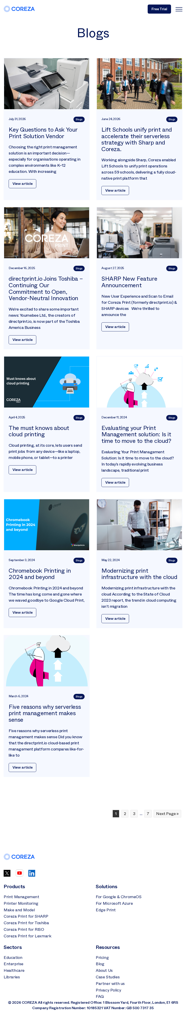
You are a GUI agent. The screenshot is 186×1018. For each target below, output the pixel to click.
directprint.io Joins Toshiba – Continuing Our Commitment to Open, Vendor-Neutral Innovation (46, 288)
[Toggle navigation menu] (179, 9)
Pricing (102, 957)
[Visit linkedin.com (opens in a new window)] (31, 875)
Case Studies (108, 977)
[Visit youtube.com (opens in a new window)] (19, 875)
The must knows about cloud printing (39, 431)
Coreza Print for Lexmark (27, 936)
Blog (100, 964)
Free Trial (159, 9)
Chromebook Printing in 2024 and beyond (40, 574)
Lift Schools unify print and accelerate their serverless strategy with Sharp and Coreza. (136, 139)
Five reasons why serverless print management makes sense (45, 713)
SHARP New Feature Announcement (129, 282)
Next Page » (167, 813)
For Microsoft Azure (114, 903)
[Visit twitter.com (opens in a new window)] (7, 875)
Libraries (12, 977)
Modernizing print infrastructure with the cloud (139, 574)
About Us (104, 970)
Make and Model (19, 910)
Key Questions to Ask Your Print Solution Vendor (43, 132)
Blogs (79, 119)
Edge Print (106, 910)
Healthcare (14, 970)
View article (22, 183)
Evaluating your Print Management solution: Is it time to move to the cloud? (136, 434)
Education (13, 957)
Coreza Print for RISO (24, 929)
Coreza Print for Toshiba (26, 923)
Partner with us (110, 984)
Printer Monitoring (21, 903)
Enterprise (13, 964)
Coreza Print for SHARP (26, 916)
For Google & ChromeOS (119, 897)
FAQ (100, 996)
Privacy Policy (108, 990)
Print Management (21, 897)
